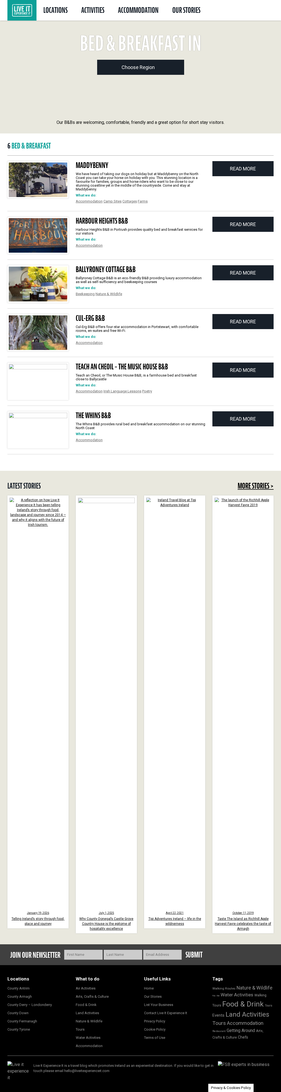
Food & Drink (86, 1005)
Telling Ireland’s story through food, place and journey (38, 918)
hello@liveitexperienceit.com (86, 1071)
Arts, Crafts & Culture (92, 996)
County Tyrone (18, 1029)
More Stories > (256, 486)
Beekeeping (85, 294)
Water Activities (88, 1038)
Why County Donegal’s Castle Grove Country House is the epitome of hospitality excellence (106, 921)
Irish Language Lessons (122, 391)
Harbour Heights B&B (102, 221)
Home (149, 988)
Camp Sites (112, 201)
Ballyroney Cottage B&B (106, 269)
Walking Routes (223, 988)
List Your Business (158, 1005)
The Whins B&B (93, 415)
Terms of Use (154, 1038)
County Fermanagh (22, 1021)
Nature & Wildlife (108, 294)
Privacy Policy (154, 1021)
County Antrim (18, 988)
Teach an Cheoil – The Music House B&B (122, 366)
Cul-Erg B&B (90, 318)
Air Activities (85, 988)
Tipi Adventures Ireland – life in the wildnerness (174, 918)
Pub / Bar (216, 996)
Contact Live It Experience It (165, 1013)
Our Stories (186, 10)
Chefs (243, 1037)
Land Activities (87, 1013)
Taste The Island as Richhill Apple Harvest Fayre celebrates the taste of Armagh (243, 921)
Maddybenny (92, 165)
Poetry (147, 391)
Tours (80, 1029)
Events (218, 1015)
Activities (92, 10)
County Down (18, 1013)
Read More (243, 169)
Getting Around (241, 1030)
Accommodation (138, 10)
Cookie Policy (154, 1029)
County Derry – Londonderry (29, 1005)
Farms (143, 201)
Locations (55, 10)
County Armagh (19, 996)
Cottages (129, 201)
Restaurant (219, 1031)
